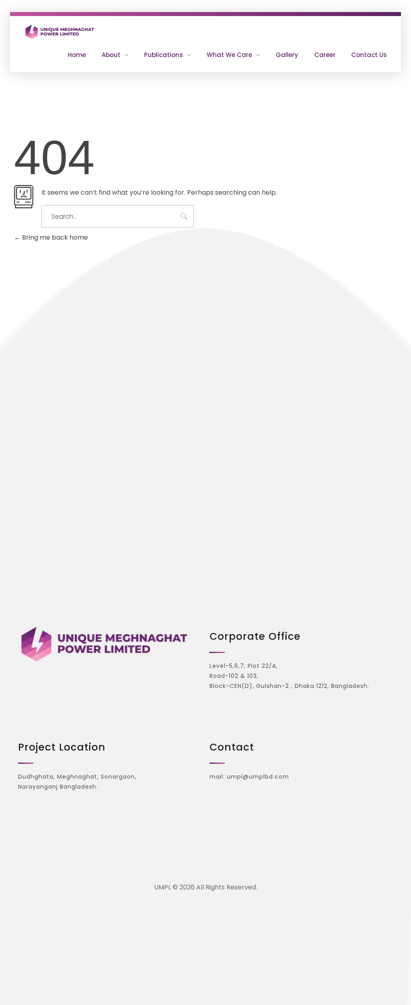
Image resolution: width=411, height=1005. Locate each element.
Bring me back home (54, 237)
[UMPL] (112, 31)
